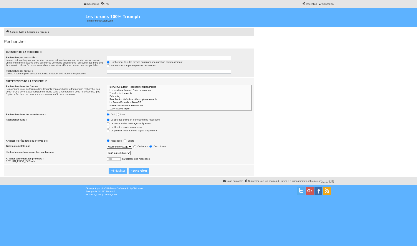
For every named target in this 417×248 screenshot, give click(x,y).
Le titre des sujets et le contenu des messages (135, 119)
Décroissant (159, 146)
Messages (116, 140)
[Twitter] (301, 191)
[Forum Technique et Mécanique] (179, 105)
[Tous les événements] (179, 93)
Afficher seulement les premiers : (25, 158)
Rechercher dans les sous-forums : (26, 114)
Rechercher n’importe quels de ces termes (133, 65)
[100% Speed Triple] (179, 108)
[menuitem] (105, 4)
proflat (94, 191)
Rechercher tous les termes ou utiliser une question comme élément (146, 62)
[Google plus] (310, 191)
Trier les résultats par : (18, 146)
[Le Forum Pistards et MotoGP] (179, 102)
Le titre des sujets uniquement (126, 127)
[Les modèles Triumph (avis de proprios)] (179, 90)
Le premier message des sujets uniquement (133, 130)
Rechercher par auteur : (19, 71)
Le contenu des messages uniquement (131, 123)
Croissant (142, 146)
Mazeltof (110, 191)
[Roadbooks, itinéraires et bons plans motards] (179, 99)
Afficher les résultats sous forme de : (27, 140)
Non (122, 114)
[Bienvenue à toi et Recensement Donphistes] (179, 87)
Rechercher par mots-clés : (21, 57)
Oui (112, 114)
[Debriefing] (179, 96)
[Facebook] (318, 191)
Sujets (130, 140)
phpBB (104, 188)
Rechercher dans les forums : (23, 86)
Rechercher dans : (16, 119)
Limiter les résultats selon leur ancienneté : (30, 152)
